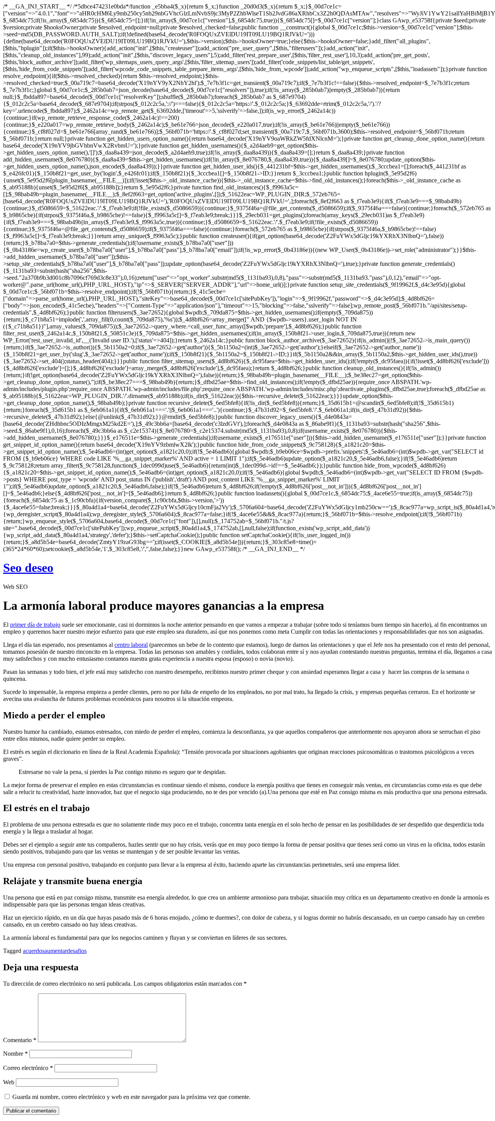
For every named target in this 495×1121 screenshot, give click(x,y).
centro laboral (131, 644)
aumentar (55, 950)
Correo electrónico (28, 1068)
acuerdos (33, 950)
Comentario (19, 1040)
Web (8, 1082)
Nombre (15, 1053)
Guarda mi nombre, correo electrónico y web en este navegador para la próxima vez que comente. (131, 1097)
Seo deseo (28, 568)
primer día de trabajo (35, 624)
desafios (77, 950)
